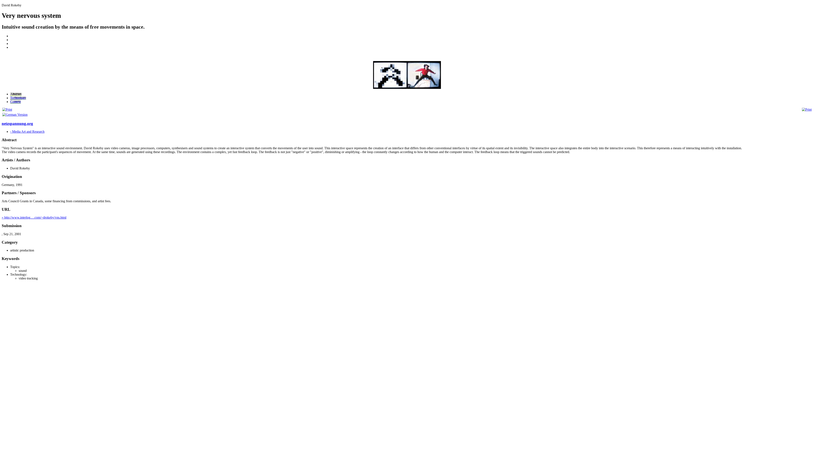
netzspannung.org (17, 123)
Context (15, 101)
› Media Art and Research (27, 131)
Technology (18, 98)
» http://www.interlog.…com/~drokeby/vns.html (34, 217)
